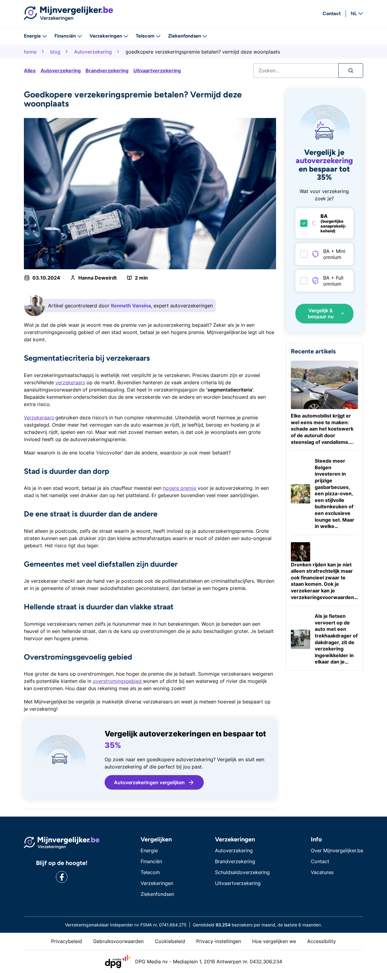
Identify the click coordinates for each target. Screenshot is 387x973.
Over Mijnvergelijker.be (337, 850)
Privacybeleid (66, 941)
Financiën (65, 36)
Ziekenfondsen (184, 36)
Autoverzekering (93, 52)
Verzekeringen (105, 36)
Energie (32, 36)
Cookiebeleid (170, 941)
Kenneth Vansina (131, 306)
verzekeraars (70, 382)
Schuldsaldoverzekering (242, 872)
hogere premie (179, 488)
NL (354, 13)
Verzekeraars (39, 417)
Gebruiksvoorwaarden (118, 941)
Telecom (145, 36)
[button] (154, 782)
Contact (332, 13)
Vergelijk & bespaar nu (321, 313)
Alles (30, 70)
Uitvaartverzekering (157, 70)
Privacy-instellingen (218, 941)
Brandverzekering (107, 70)
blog (55, 52)
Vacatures (322, 872)
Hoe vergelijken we (274, 941)
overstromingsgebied (118, 681)
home (30, 52)
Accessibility (321, 941)
